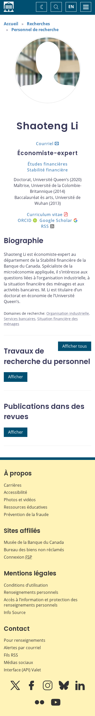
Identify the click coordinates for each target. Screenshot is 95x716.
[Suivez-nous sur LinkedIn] (80, 689)
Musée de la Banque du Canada (34, 542)
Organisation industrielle (67, 313)
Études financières (48, 164)
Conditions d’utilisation (26, 585)
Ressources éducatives (25, 507)
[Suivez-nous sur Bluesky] (64, 689)
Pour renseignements (24, 640)
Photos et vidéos (20, 500)
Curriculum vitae (45, 214)
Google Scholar (56, 220)
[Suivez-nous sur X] (16, 689)
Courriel (44, 143)
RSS (45, 226)
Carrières (13, 485)
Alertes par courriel (22, 647)
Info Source (15, 612)
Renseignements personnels (31, 592)
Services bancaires (19, 318)
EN (71, 6)
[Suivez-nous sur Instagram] (48, 689)
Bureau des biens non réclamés (34, 549)
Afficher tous (74, 346)
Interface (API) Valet (22, 670)
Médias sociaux (18, 662)
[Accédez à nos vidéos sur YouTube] (55, 706)
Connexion (18, 557)
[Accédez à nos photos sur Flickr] (40, 706)
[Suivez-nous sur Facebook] (32, 689)
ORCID (25, 220)
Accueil (11, 24)
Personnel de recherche (35, 29)
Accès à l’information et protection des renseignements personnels (41, 602)
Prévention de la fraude (26, 514)
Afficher (15, 377)
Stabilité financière (47, 170)
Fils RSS (11, 655)
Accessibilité (15, 492)
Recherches (38, 24)
